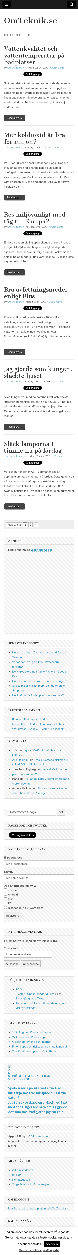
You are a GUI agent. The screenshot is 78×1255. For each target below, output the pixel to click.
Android (45, 719)
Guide (32, 724)
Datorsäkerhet (48, 724)
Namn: (8, 871)
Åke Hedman (20, 759)
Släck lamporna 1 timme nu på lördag (33, 447)
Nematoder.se (21, 1179)
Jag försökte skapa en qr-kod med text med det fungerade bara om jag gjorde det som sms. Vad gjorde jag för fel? (38, 1107)
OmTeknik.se (30, 20)
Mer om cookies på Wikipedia (39, 1250)
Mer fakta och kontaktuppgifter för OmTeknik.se (38, 1208)
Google (33, 728)
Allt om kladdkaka (23, 1170)
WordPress (19, 728)
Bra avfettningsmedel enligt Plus (35, 293)
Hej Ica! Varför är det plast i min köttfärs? (38, 695)
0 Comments (57, 67)
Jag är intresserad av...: (20, 885)
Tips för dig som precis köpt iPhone (34, 1051)
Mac (62, 724)
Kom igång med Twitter (30, 998)
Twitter (44, 728)
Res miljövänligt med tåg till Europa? (35, 218)
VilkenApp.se (39, 1136)
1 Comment (58, 456)
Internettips (19, 724)
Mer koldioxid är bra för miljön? (34, 138)
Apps (34, 719)
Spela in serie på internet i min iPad (34, 1088)
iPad (26, 719)
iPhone (16, 719)
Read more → (15, 117)
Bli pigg (16, 1174)
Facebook (57, 728)
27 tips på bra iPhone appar (29, 1037)
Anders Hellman (15, 67)
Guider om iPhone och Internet (31, 1041)
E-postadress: (13, 857)
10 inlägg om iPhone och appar (32, 1032)
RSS (19, 989)
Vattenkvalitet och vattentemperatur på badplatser (34, 55)
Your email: (11, 948)
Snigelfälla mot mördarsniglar (30, 1184)
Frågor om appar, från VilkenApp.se (29, 1077)
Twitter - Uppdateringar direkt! (35, 993)
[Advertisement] (39, 594)
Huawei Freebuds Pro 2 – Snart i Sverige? (39, 681)
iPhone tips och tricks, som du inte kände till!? (41, 1046)
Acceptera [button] (52, 1244)
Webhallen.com (41, 549)
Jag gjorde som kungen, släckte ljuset (38, 372)
